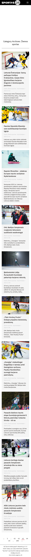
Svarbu (5, 88)
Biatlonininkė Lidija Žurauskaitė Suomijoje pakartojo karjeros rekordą (14, 275)
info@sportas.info (15, 553)
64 (27, 538)
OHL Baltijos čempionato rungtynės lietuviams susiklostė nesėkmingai (14, 230)
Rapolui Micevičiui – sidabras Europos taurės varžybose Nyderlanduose (15, 173)
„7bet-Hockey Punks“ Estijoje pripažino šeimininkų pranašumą (15, 319)
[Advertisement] (15, 21)
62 (19, 538)
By (20, 88)
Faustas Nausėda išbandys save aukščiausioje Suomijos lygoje (15, 128)
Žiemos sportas (12, 88)
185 (17, 541)
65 (9, 541)
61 (15, 538)
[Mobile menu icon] (27, 2)
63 (23, 538)
